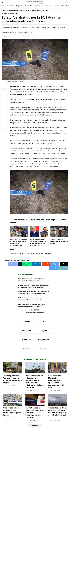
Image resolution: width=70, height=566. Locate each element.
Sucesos (6, 13)
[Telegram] (43, 328)
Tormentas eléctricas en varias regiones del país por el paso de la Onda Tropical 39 (57, 412)
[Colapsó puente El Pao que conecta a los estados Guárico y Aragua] (12, 367)
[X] (43, 319)
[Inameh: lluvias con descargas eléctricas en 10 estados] (59, 231)
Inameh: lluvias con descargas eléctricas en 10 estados (59, 241)
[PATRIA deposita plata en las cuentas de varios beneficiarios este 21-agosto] (34, 400)
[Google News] (43, 337)
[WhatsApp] (26, 337)
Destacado (16, 13)
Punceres (20, 94)
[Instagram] (26, 328)
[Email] (4, 128)
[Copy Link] (35, 35)
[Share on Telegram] (28, 35)
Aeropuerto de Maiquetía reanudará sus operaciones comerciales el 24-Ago (56, 381)
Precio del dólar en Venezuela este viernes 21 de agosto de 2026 (12, 411)
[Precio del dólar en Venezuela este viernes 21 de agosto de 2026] (12, 400)
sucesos (62, 27)
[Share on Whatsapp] (18, 35)
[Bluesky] (43, 347)
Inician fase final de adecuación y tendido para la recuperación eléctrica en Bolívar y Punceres (34, 381)
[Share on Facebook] (12, 35)
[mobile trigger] (3, 2)
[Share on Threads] (32, 35)
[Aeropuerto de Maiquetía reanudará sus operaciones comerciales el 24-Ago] (57, 367)
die (48, 27)
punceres (56, 27)
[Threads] (26, 347)
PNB (51, 27)
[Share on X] (15, 35)
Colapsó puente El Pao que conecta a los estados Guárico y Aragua (12, 379)
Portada (4, 10)
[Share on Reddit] (25, 35)
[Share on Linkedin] (22, 35)
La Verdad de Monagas (11, 27)
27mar (44, 27)
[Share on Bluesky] (4, 123)
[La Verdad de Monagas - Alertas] (35, 2)
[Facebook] (26, 319)
